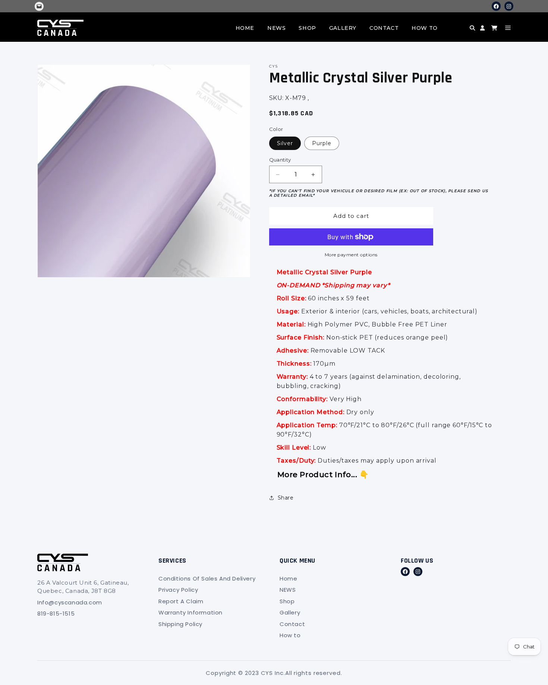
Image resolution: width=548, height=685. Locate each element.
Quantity (280, 160)
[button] (459, 33)
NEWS (276, 28)
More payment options (351, 254)
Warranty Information (190, 612)
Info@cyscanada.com (69, 602)
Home (245, 28)
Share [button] (286, 497)
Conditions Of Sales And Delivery (206, 578)
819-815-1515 (56, 613)
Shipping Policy (180, 624)
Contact (384, 28)
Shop (307, 28)
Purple (321, 143)
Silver (285, 143)
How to (425, 28)
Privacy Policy (178, 590)
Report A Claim (180, 601)
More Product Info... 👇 (323, 474)
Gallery (342, 28)
